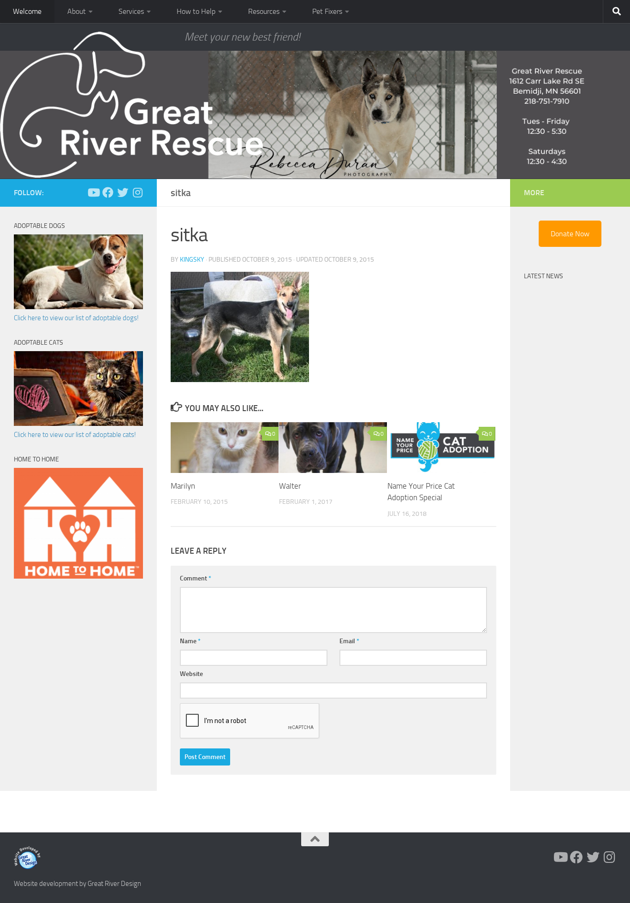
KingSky (192, 259)
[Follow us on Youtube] (93, 192)
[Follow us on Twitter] (122, 192)
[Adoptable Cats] (78, 423)
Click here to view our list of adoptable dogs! (76, 318)
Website (191, 674)
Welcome (27, 11)
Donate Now (570, 233)
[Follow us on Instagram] (137, 192)
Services (131, 11)
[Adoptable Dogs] (78, 307)
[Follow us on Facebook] (107, 192)
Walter (290, 485)
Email (349, 641)
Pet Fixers (327, 11)
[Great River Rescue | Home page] (131, 104)
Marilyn (183, 485)
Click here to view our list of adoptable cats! (75, 435)
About (76, 11)
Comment (195, 578)
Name (190, 641)
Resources (263, 11)
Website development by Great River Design (77, 883)
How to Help (196, 11)
